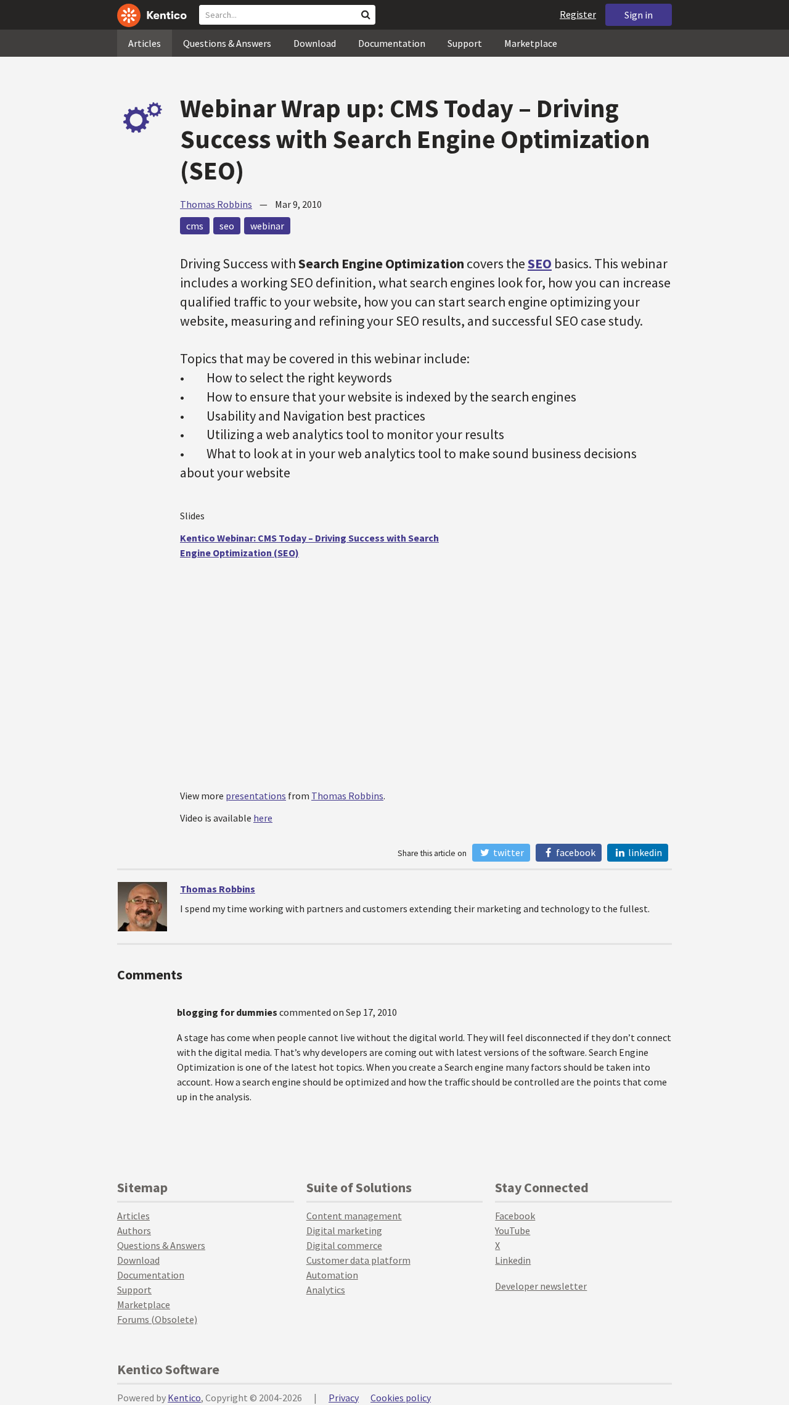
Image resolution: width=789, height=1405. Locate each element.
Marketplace (530, 43)
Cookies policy (400, 1397)
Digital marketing (344, 1230)
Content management (354, 1215)
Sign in (638, 15)
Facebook (574, 852)
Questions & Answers (227, 43)
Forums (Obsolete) (157, 1319)
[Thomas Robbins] (142, 906)
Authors (134, 1230)
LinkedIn (644, 852)
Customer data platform (358, 1260)
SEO (540, 263)
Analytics (325, 1289)
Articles (144, 43)
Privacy (344, 1397)
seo (226, 226)
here (262, 818)
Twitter (507, 852)
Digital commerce (344, 1245)
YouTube (512, 1230)
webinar (267, 226)
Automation (332, 1275)
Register (578, 14)
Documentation (391, 43)
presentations (256, 795)
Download (314, 43)
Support (465, 43)
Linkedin (513, 1260)
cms (194, 226)
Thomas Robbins (216, 204)
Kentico (184, 1397)
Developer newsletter (541, 1286)
